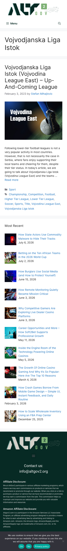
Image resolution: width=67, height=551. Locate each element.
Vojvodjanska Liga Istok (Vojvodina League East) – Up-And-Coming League (31, 77)
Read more (11, 179)
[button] (33, 455)
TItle (27, 203)
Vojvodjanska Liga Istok (19, 208)
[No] (63, 541)
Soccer (9, 203)
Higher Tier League (17, 199)
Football (50, 194)
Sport (12, 189)
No (28, 546)
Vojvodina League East (45, 203)
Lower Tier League (42, 199)
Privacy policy (42, 546)
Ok (21, 546)
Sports (19, 203)
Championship (18, 194)
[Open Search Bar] (59, 23)
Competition (35, 194)
